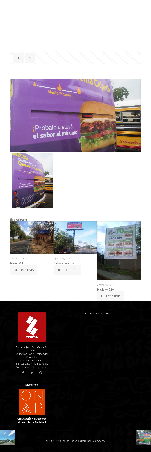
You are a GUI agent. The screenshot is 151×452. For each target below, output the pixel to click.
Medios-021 (17, 263)
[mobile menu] (132, 10)
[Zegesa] (34, 10)
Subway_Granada (64, 263)
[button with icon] (23, 373)
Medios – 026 (105, 289)
